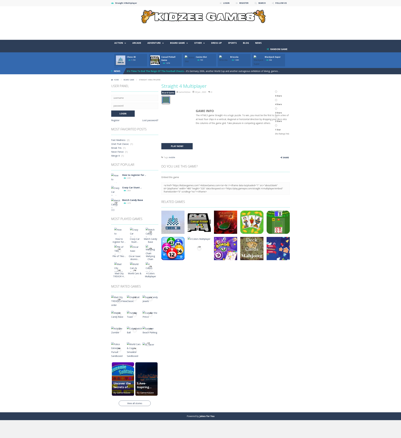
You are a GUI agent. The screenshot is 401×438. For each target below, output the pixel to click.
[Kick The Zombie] (119, 330)
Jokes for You (206, 416)
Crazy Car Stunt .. (132, 187)
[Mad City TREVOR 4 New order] (119, 300)
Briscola (234, 57)
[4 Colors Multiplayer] (150, 267)
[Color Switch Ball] (135, 330)
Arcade (136, 42)
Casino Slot (201, 57)
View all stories (134, 403)
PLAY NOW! (177, 146)
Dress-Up (216, 42)
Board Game (177, 42)
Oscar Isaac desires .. (135, 258)
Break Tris (116, 147)
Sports (232, 42)
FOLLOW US (281, 3)
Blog (246, 42)
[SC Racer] (148, 344)
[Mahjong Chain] (150, 249)
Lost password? (150, 120)
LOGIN (226, 3)
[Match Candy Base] (116, 204)
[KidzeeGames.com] (200, 15)
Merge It (115, 155)
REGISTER (243, 3)
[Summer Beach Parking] (150, 330)
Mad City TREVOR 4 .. (119, 275)
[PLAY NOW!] (120, 59)
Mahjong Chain (150, 258)
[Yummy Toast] (135, 314)
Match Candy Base (132, 200)
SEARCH (262, 3)
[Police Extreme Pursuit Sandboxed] (119, 349)
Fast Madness (118, 140)
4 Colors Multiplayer (150, 275)
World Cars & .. (134, 275)
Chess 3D (131, 57)
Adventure (154, 42)
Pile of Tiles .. (119, 256)
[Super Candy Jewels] (150, 298)
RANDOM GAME (278, 49)
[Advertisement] (233, 30)
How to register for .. (134, 174)
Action (118, 42)
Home (116, 80)
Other (198, 42)
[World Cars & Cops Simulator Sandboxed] (135, 349)
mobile (172, 157)
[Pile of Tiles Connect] (119, 250)
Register (115, 120)
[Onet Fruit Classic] (135, 298)
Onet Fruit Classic (120, 143)
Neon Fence (117, 151)
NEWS (258, 42)
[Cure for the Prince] (150, 314)
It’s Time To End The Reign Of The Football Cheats (155, 68)
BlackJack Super (273, 57)
